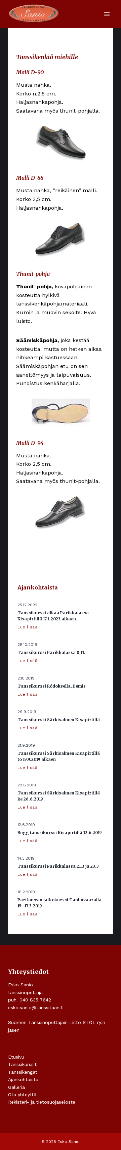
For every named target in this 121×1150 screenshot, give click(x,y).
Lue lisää (28, 627)
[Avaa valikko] (106, 14)
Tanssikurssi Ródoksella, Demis (51, 686)
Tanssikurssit (22, 1064)
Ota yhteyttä (22, 1094)
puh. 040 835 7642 (29, 999)
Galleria (16, 1087)
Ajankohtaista (23, 1079)
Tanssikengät (22, 1072)
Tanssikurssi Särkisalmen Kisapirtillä (58, 719)
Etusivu (16, 1057)
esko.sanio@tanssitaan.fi (36, 1007)
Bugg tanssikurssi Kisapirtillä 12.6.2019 (59, 832)
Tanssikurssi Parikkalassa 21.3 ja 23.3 (58, 866)
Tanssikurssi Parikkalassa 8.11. (51, 652)
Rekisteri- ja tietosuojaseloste (41, 1102)
